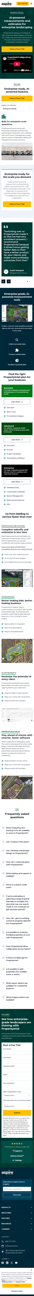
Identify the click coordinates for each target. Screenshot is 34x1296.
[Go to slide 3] (31, 281)
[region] (17, 1281)
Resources (6, 1224)
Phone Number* (8, 1083)
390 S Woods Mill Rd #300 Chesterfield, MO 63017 (15, 1252)
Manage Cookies (17, 1291)
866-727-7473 (10, 1241)
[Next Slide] (9, 281)
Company (6, 1229)
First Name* (7, 1049)
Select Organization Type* (12, 1092)
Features (6, 1218)
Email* (5, 1074)
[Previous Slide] (3, 281)
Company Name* (9, 1066)
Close (17, 1285)
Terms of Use (16, 1130)
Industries (6, 1213)
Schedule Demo (11, 1246)
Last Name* (7, 1057)
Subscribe (17, 1195)
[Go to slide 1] (27, 281)
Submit (17, 1113)
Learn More (15, 402)
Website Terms (7, 1281)
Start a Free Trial (17, 49)
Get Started (22, 3)
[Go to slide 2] (30, 281)
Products (6, 1207)
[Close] (31, 1270)
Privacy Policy (20, 1281)
